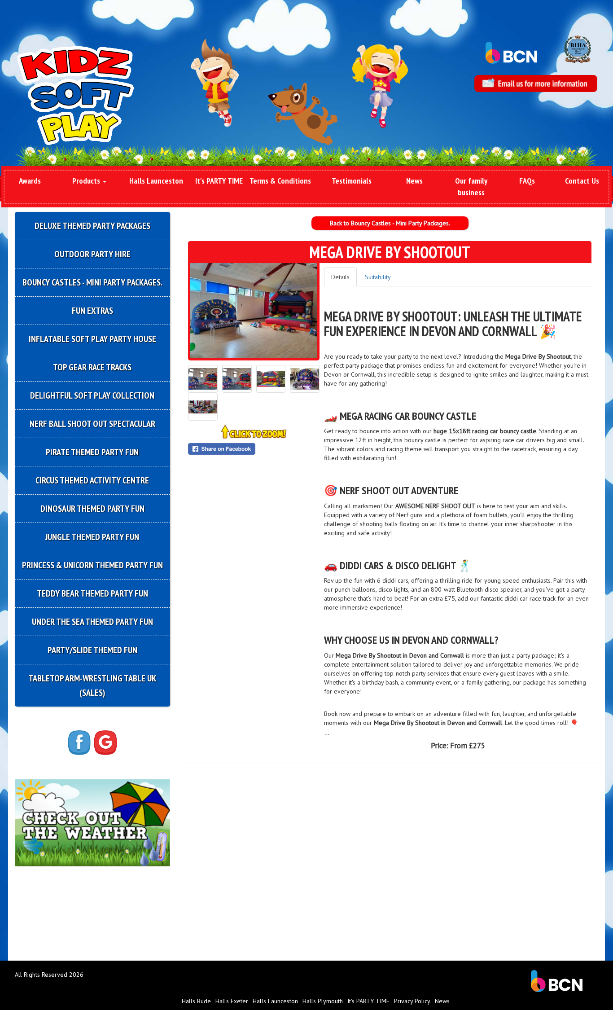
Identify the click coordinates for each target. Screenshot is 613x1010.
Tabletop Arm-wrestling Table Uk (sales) (92, 685)
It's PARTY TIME (219, 181)
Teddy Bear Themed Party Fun (92, 593)
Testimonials (352, 181)
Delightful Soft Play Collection (92, 395)
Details (340, 277)
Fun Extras (92, 310)
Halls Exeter (231, 1001)
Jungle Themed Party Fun (92, 537)
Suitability (378, 277)
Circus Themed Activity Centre (92, 480)
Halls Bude (196, 1001)
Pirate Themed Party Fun (92, 452)
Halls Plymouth (322, 1001)
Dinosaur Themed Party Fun (92, 508)
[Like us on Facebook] (79, 742)
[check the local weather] (92, 822)
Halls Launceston (156, 181)
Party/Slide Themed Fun (92, 650)
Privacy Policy (412, 1001)
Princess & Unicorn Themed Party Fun (92, 565)
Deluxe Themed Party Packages (92, 226)
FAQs (527, 181)
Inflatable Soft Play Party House (92, 339)
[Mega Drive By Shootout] (253, 310)
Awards (30, 181)
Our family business (471, 187)
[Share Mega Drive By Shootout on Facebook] (254, 449)
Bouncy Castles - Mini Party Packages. (92, 282)
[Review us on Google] (105, 742)
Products (87, 181)
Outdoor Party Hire (92, 254)
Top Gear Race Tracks (92, 367)
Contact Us (582, 181)
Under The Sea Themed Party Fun (92, 622)
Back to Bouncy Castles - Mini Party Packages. (390, 223)
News (414, 181)
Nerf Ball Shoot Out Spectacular (92, 424)
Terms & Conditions (280, 181)
